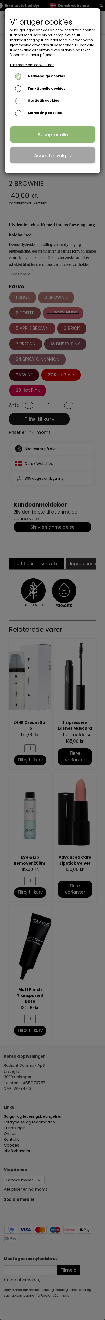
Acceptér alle (52, 134)
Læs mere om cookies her (32, 64)
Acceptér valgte (52, 155)
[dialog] (52, 660)
